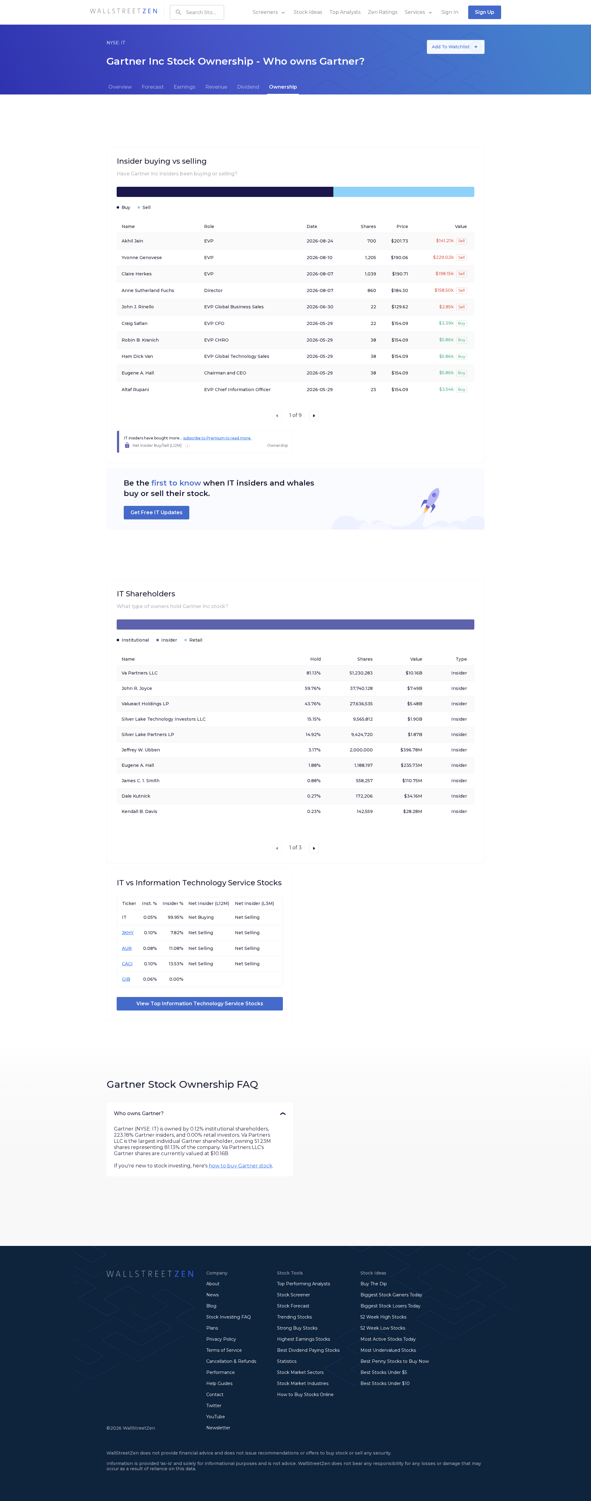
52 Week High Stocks (383, 1317)
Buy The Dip (373, 1284)
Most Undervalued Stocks (388, 1350)
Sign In (449, 12)
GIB (126, 979)
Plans (212, 1328)
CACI (127, 964)
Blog (211, 1306)
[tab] (120, 87)
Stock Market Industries (302, 1383)
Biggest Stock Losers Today (390, 1306)
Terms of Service (224, 1350)
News (212, 1295)
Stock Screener (293, 1295)
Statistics (286, 1361)
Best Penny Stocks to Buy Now (394, 1361)
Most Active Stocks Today (388, 1339)
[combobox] (197, 12)
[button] (200, 1114)
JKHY (128, 932)
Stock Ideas (308, 12)
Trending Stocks (294, 1317)
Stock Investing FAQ (228, 1317)
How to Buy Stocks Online (305, 1394)
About (212, 1284)
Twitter (213, 1405)
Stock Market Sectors (300, 1372)
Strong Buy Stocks (297, 1328)
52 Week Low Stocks (382, 1328)
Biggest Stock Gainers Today (391, 1295)
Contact (214, 1394)
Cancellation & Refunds (231, 1361)
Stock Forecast (293, 1306)
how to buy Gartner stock (240, 1166)
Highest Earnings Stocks (303, 1339)
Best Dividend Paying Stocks (308, 1350)
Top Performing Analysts (303, 1284)
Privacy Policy (221, 1339)
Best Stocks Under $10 (385, 1383)
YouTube (215, 1416)
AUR (127, 948)
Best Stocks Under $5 (383, 1372)
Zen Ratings (382, 12)
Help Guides (219, 1383)
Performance (220, 1372)
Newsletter (218, 1428)
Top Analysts (344, 12)
